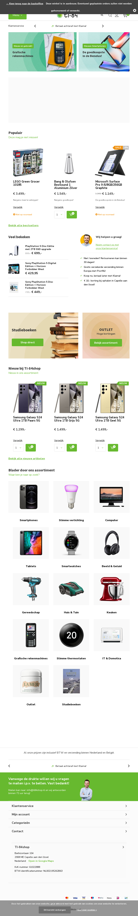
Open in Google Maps (41, 861)
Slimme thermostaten (71, 658)
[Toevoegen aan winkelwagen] (72, 214)
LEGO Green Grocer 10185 (26, 183)
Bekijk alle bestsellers (23, 225)
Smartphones (29, 520)
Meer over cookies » (87, 910)
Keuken (112, 612)
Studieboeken (71, 704)
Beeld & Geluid (112, 566)
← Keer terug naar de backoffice (24, 3)
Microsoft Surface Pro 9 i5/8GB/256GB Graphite (108, 185)
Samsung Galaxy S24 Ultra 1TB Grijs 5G (68, 419)
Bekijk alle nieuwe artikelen (26, 458)
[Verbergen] (134, 10)
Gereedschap (31, 612)
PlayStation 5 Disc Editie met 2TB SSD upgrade (39, 248)
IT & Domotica (111, 658)
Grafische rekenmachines (31, 658)
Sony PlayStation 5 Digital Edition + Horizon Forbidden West (40, 266)
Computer (111, 520)
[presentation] (36, 26)
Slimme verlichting (71, 520)
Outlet (31, 704)
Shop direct (43, 335)
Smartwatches (71, 566)
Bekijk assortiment (106, 335)
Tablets (31, 566)
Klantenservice (16, 25)
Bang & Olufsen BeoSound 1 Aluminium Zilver (65, 185)
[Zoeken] (110, 15)
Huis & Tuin (71, 612)
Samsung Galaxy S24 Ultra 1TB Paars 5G (27, 419)
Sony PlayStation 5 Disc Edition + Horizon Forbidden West (39, 285)
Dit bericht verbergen (55, 910)
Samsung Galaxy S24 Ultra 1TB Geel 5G (109, 419)
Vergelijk (17, 207)
